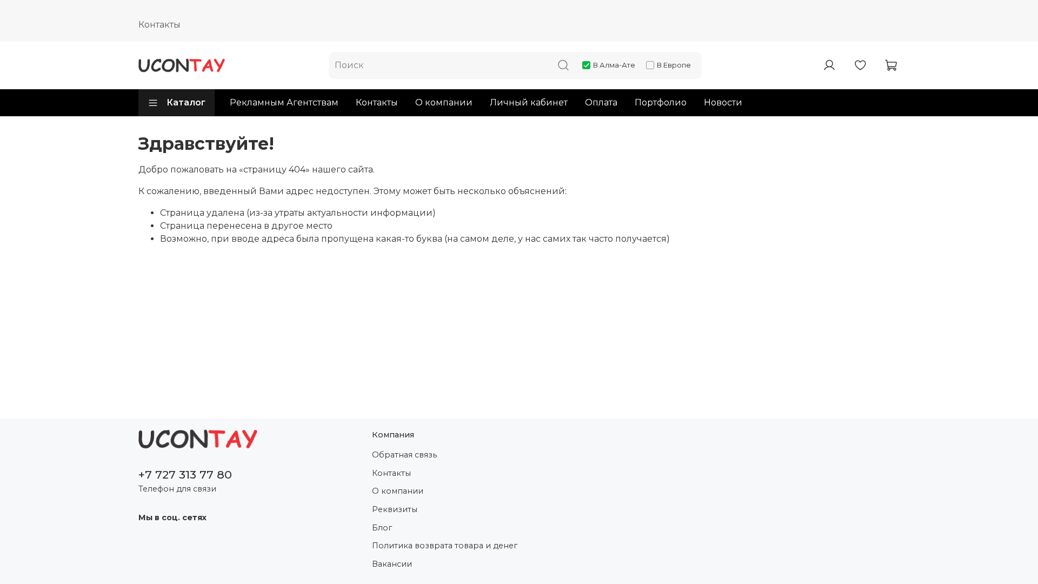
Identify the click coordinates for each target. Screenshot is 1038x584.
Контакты (159, 24)
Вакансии (392, 564)
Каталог (186, 102)
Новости (723, 102)
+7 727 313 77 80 (185, 474)
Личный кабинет (529, 102)
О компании (444, 102)
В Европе (674, 65)
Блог (382, 528)
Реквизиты (394, 509)
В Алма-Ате (614, 65)
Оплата (601, 102)
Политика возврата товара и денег (444, 545)
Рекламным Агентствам (284, 102)
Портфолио (661, 102)
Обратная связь (404, 455)
